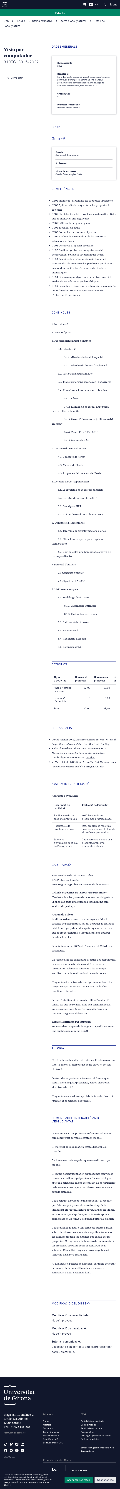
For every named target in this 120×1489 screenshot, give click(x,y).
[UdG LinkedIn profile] (22, 1444)
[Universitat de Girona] (19, 1396)
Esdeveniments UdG (53, 1443)
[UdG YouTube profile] (17, 1450)
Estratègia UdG (50, 1439)
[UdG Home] (4, 4)
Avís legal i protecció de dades (96, 1436)
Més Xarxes (9, 1457)
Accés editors (87, 1451)
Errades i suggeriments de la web (97, 1448)
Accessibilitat (87, 1432)
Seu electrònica (88, 1425)
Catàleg (105, 744)
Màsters (47, 1425)
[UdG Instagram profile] (17, 1444)
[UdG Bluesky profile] (11, 1444)
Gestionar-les (105, 1480)
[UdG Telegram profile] (22, 1450)
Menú (114, 4)
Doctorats (48, 1428)
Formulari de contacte (15, 1433)
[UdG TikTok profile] (6, 1444)
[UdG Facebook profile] (6, 1450)
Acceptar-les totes (78, 1480)
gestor (46, 1480)
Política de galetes (90, 1439)
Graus (46, 1421)
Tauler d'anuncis (51, 1432)
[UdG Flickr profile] (11, 1450)
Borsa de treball (51, 1436)
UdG (6, 21)
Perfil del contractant (91, 1428)
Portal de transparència (92, 1421)
